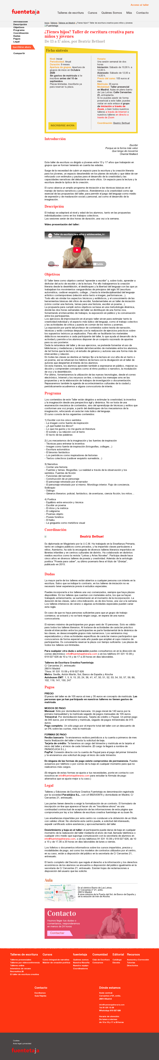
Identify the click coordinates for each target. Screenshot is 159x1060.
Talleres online (17, 966)
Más (129, 13)
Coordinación (21, 33)
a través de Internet (116, 112)
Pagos (16, 39)
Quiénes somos (81, 960)
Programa (18, 30)
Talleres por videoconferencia (25, 963)
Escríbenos (40, 993)
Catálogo (117, 960)
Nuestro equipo (80, 966)
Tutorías (131, 963)
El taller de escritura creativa (24, 975)
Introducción (20, 22)
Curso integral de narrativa (56, 960)
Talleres (53, 23)
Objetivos (18, 28)
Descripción (20, 25)
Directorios (132, 966)
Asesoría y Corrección (138, 960)
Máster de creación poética (56, 963)
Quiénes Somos (111, 13)
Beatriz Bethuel (121, 123)
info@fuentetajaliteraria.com (81, 654)
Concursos (97, 963)
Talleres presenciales (20, 960)
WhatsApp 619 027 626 (110, 1011)
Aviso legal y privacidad (22, 1044)
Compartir (19, 54)
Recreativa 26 (17, 972)
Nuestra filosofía (81, 963)
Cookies (16, 1041)
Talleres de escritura (70, 13)
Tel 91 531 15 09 (106, 1008)
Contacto (142, 13)
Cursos (92, 13)
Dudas (16, 36)
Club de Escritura (101, 960)
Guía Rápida (40, 996)
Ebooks (116, 963)
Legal (16, 42)
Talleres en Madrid (66, 23)
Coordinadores (80, 969)
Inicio (47, 23)
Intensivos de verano (20, 969)
